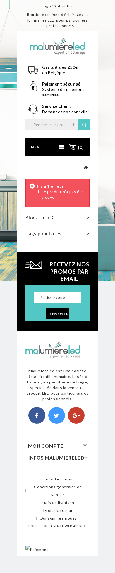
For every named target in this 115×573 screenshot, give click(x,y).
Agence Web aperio (67, 526)
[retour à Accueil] (86, 167)
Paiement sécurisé (61, 83)
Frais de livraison (58, 502)
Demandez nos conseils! (65, 111)
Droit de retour (58, 510)
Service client (57, 106)
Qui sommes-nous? (58, 518)
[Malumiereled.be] (57, 45)
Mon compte (45, 446)
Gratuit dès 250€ (60, 67)
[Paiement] (36, 549)
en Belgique (53, 72)
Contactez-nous (56, 479)
